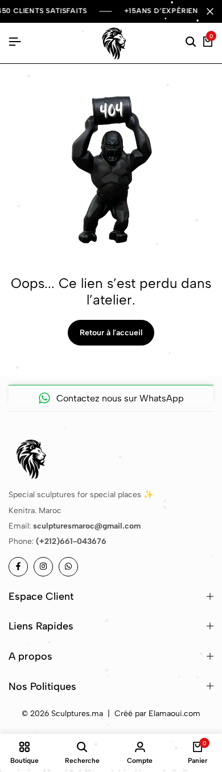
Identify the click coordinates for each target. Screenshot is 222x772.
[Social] (18, 566)
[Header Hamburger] (15, 41)
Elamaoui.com (174, 713)
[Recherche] (190, 42)
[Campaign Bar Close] (210, 11)
